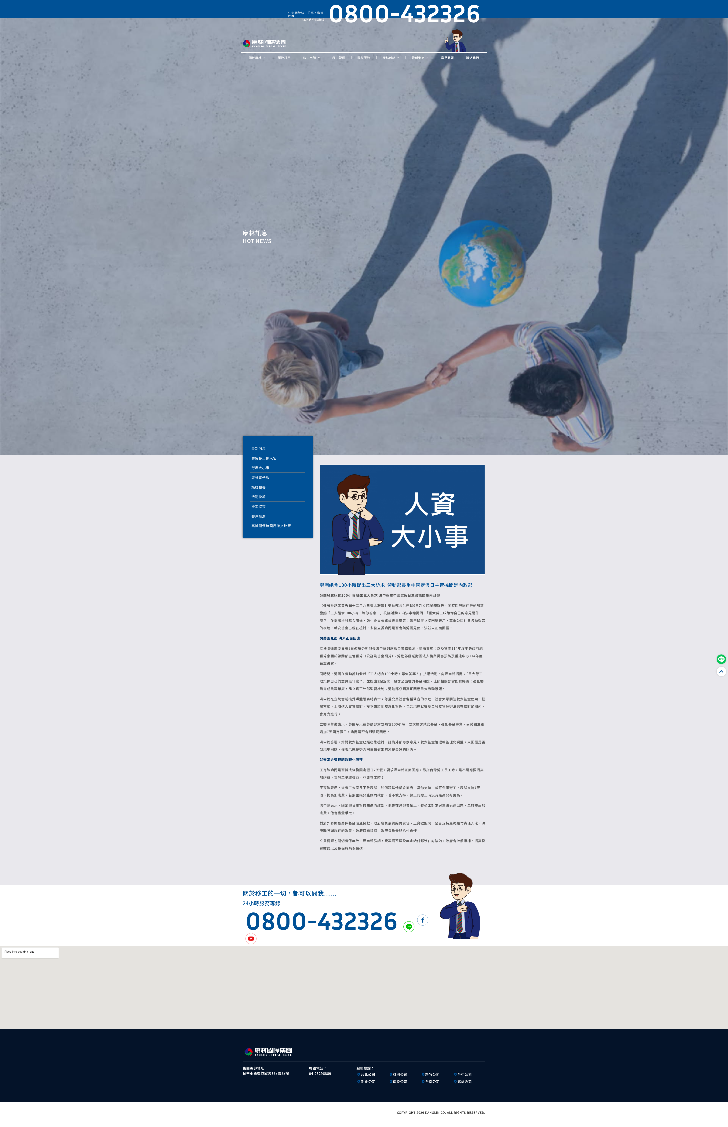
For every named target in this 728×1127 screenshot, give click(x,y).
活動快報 (258, 496)
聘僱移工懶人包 (264, 457)
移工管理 (338, 57)
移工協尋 (258, 506)
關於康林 (255, 57)
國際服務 (363, 57)
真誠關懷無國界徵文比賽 (271, 525)
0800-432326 (322, 920)
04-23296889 (320, 1073)
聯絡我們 (472, 57)
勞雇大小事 (260, 467)
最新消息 (418, 57)
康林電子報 (260, 477)
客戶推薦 (258, 515)
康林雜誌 (389, 57)
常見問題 (447, 57)
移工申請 (309, 57)
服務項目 (284, 57)
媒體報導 (258, 486)
